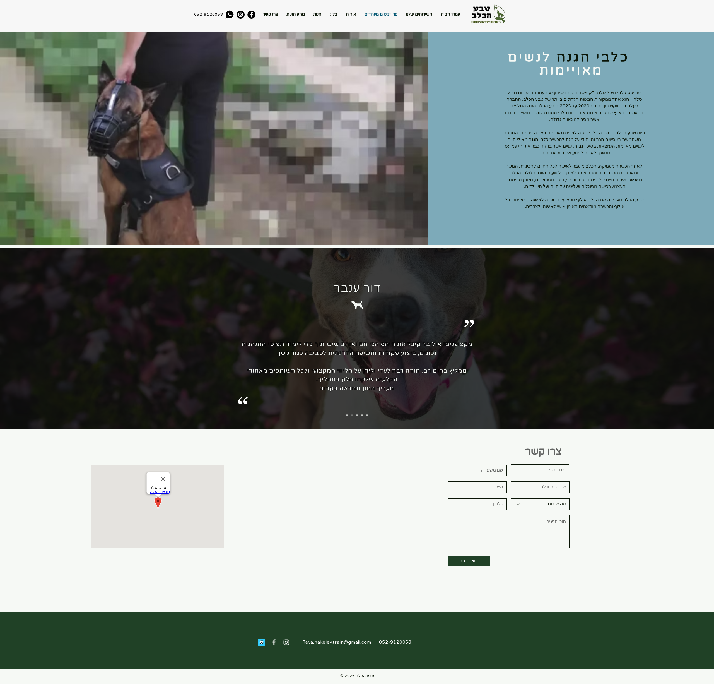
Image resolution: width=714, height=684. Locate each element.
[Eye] (230, 14)
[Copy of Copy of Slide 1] (357, 415)
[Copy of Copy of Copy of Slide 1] (362, 415)
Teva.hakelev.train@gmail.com (337, 642)
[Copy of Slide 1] (352, 415)
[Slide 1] (347, 415)
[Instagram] (241, 15)
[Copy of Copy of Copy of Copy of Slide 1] (367, 415)
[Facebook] (251, 15)
